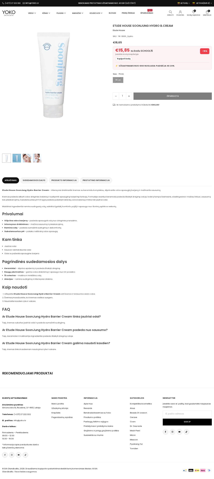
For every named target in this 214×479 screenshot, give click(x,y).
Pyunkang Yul (136, 444)
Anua (132, 408)
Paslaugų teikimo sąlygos (96, 421)
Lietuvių (184, 3)
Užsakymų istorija (60, 408)
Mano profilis (58, 403)
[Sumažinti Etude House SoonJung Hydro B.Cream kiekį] (116, 96)
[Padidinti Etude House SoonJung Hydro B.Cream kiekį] (129, 96)
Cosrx (133, 421)
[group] (53, 75)
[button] (97, 88)
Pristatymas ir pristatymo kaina (98, 426)
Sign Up (187, 422)
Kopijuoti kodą (123, 58)
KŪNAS (45, 13)
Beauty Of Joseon (138, 412)
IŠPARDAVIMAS (146, 11)
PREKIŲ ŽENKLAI (128, 13)
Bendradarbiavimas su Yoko (97, 412)
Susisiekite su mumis (94, 435)
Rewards (88, 408)
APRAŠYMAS (11, 180)
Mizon (133, 435)
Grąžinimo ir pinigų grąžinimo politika (101, 430)
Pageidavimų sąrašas (62, 417)
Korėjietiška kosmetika (141, 403)
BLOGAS (112, 13)
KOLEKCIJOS (95, 13)
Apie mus (88, 403)
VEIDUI (31, 13)
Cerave (133, 417)
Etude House (119, 30)
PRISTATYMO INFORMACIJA (96, 180)
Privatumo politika (92, 417)
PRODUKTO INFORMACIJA (64, 180)
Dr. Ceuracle (136, 426)
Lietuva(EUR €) (203, 3)
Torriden (134, 448)
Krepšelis (56, 412)
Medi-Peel (135, 430)
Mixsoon (134, 439)
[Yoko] (8, 13)
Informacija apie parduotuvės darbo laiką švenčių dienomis (20, 446)
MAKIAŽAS (76, 13)
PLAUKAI (60, 13)
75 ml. (118, 80)
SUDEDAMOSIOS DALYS (34, 180)
